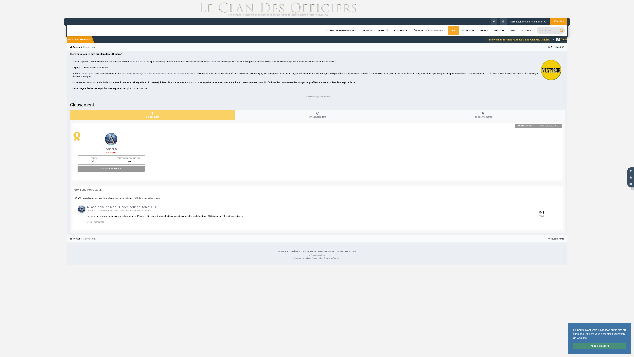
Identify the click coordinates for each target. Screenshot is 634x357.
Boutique (399, 30)
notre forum (210, 61)
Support (499, 30)
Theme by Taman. (332, 258)
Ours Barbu (92, 210)
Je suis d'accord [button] (599, 345)
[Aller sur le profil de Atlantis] (111, 139)
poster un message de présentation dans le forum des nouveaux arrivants (160, 73)
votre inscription (86, 73)
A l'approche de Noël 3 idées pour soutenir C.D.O (122, 207)
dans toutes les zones (549, 126)
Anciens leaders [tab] (317, 117)
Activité (383, 30)
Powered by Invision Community (307, 258)
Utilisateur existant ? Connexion (527, 21)
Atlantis (111, 149)
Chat (513, 30)
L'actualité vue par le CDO (429, 30)
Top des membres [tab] (482, 117)
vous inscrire (139, 61)
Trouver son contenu (111, 169)
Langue (282, 251)
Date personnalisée (526, 126)
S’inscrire (559, 21)
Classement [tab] (152, 117)
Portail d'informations (340, 30)
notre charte (192, 82)
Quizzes (526, 30)
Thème (295, 251)
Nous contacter (346, 251)
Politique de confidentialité (319, 251)
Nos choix (468, 30)
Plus (454, 30)
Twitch (484, 30)
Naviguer (366, 30)
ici (108, 67)
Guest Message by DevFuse (318, 97)
